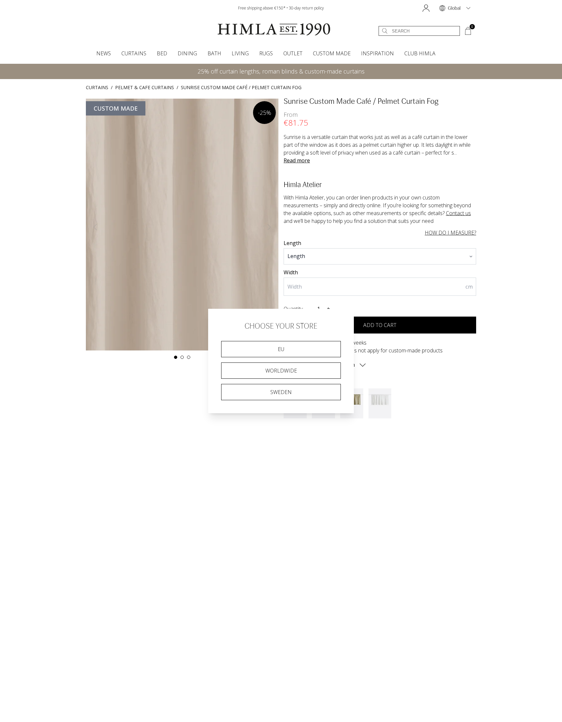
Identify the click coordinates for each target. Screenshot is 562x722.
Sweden (281, 392)
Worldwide (281, 370)
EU (281, 349)
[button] (426, 8)
